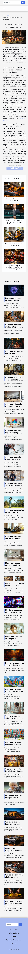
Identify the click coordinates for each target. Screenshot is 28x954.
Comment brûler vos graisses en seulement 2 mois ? (14, 903)
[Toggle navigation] (4, 8)
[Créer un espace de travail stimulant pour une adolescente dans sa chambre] (14, 761)
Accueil (3, 15)
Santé (14, 936)
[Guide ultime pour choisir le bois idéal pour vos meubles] (8, 578)
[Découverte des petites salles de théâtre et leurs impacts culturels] (14, 655)
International (14, 933)
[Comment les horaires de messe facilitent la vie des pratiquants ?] (14, 369)
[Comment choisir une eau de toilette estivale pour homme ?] (14, 475)
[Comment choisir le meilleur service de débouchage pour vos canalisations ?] (14, 449)
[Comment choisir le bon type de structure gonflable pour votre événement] (14, 681)
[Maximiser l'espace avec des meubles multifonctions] (14, 555)
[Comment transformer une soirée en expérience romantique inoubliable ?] (14, 343)
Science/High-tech (14, 940)
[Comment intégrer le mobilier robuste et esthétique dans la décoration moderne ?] (14, 396)
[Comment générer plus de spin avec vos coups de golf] (14, 502)
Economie (14, 929)
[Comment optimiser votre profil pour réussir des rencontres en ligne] (14, 708)
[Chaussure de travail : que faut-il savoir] (14, 189)
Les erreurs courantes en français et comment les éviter (14, 638)
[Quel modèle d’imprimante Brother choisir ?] (14, 840)
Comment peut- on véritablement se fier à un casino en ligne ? (14, 267)
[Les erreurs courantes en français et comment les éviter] (14, 628)
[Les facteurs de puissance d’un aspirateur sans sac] (14, 234)
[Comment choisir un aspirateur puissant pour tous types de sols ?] (14, 528)
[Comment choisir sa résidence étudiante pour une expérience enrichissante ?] (14, 734)
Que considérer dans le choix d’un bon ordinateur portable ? (14, 877)
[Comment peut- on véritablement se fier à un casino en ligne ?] (14, 256)
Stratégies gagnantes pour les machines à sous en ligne (13, 612)
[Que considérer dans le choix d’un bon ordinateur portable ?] (14, 867)
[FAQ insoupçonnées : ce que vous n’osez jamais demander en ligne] (14, 290)
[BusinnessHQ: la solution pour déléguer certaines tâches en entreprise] (14, 211)
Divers (8, 15)
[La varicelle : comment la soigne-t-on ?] (14, 787)
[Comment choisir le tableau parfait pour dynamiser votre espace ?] (14, 422)
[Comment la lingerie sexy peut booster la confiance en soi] (19, 578)
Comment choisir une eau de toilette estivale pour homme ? (14, 485)
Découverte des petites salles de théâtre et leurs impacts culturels (14, 665)
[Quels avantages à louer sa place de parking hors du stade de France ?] (14, 814)
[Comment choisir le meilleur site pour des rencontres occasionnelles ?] (14, 316)
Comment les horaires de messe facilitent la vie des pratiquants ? (14, 380)
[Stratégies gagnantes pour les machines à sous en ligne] (14, 602)
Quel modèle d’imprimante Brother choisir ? (13, 850)
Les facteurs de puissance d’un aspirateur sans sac (14, 244)
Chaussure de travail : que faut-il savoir (14, 199)
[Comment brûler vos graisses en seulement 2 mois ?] (14, 893)
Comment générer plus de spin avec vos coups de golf (14, 512)
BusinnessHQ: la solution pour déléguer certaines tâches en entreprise (14, 222)
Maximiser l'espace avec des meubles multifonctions (12, 565)
